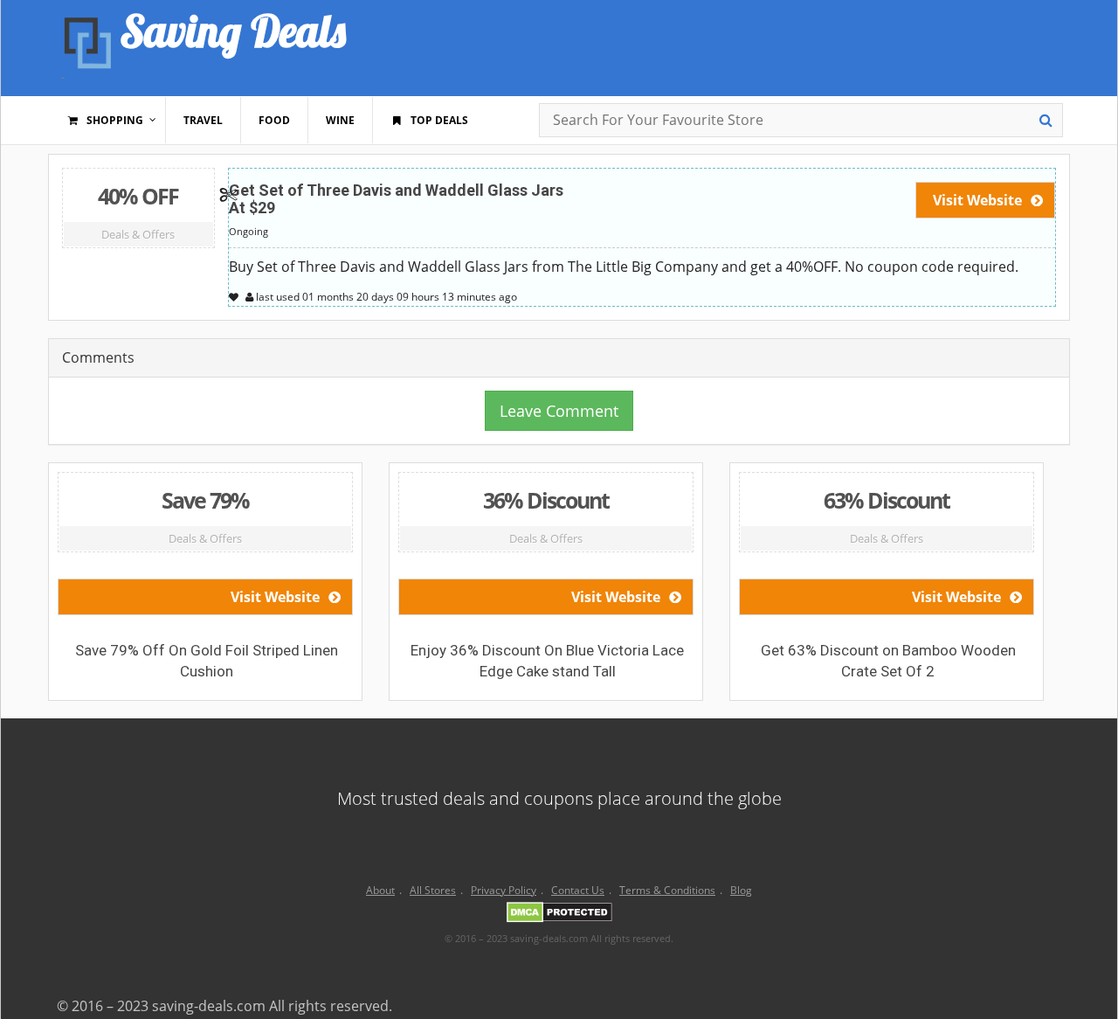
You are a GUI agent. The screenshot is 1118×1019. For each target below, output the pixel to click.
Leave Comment (559, 410)
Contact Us (577, 890)
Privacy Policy (503, 890)
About (380, 890)
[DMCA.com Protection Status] (559, 915)
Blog (741, 890)
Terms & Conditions (667, 890)
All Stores (433, 890)
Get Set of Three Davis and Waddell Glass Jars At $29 (396, 199)
